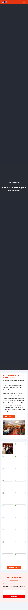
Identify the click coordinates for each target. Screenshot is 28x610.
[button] (4, 428)
